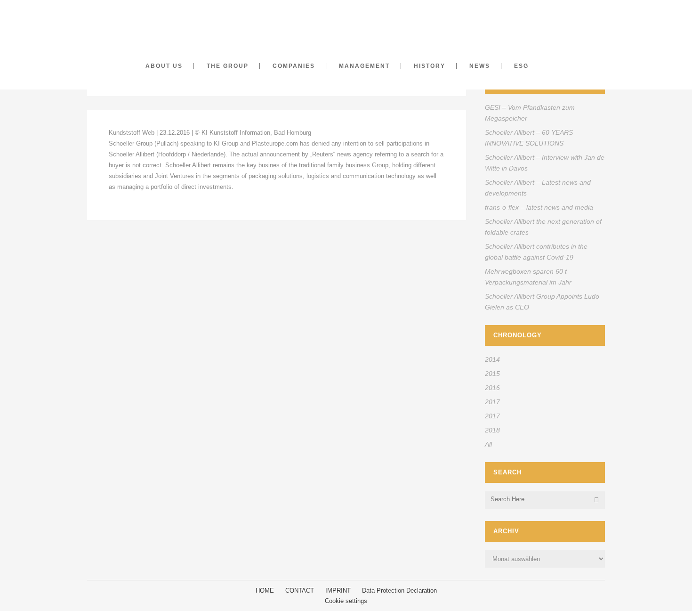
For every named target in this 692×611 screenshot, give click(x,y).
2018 (492, 430)
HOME (265, 590)
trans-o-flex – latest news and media (539, 207)
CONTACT (299, 590)
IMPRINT (338, 590)
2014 (492, 359)
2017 (492, 402)
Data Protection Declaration (399, 590)
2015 (492, 373)
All (488, 444)
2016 (492, 387)
